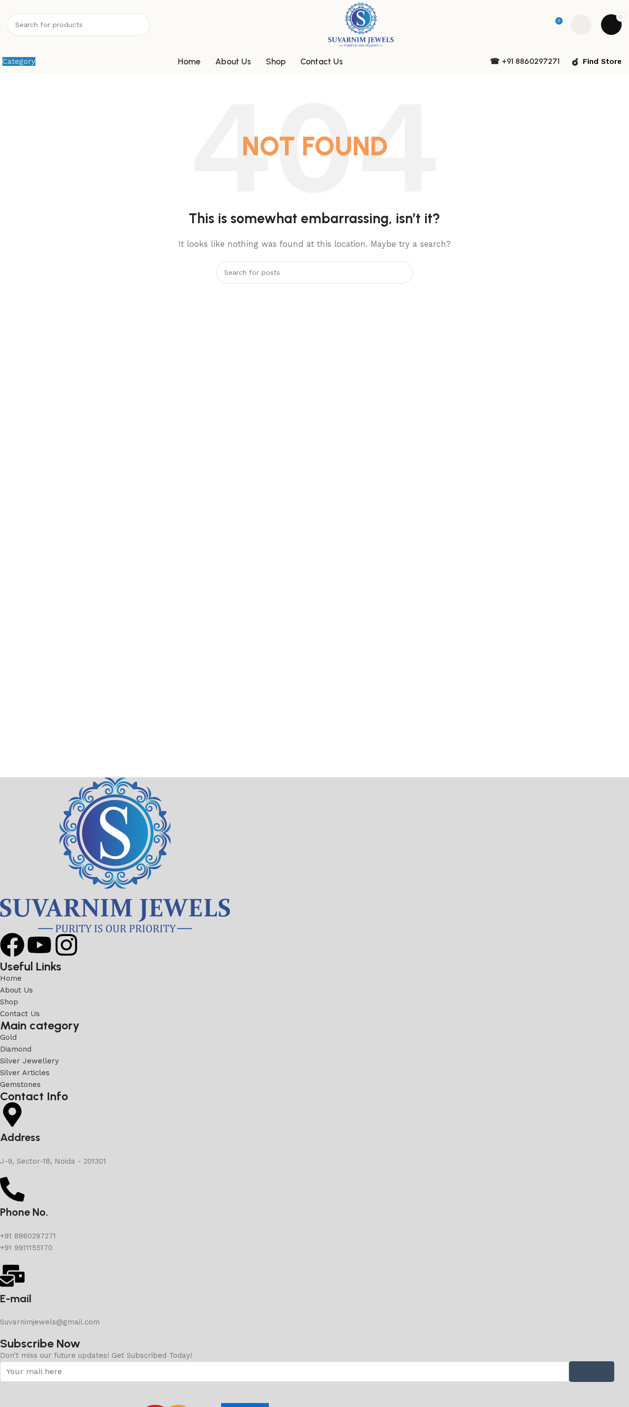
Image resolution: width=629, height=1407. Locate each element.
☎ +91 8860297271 (525, 61)
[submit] (591, 1371)
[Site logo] (361, 24)
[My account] (581, 24)
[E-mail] (12, 1275)
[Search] (138, 24)
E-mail (15, 1298)
